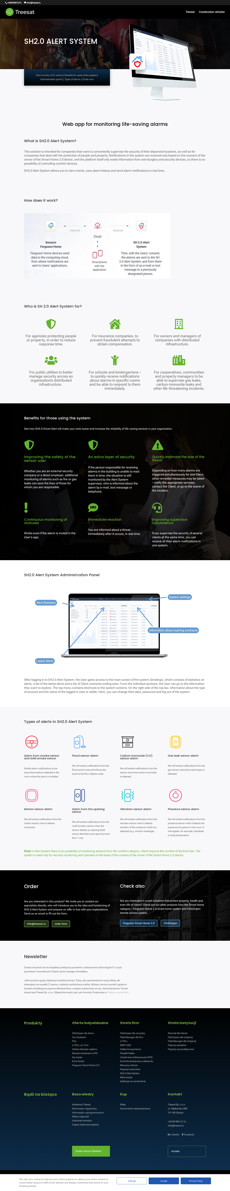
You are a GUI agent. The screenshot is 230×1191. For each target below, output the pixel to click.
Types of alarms (72, 79)
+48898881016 (14, 3)
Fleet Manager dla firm (131, 1037)
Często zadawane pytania (85, 1124)
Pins (74, 1041)
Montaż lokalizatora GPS (84, 1053)
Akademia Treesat (81, 1104)
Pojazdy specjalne (177, 1045)
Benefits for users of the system (80, 75)
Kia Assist (77, 1057)
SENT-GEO (125, 1045)
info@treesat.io (176, 1125)
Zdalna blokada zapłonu (84, 1049)
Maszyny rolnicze (129, 1065)
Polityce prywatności (117, 992)
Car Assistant (79, 1037)
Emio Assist (78, 1061)
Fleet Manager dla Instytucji (182, 1041)
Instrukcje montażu (82, 1120)
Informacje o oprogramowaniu (88, 1112)
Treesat (190, 12)
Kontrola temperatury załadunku (136, 1061)
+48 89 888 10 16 (177, 1121)
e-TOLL (124, 1041)
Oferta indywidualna (90, 1023)
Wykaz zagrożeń (80, 1116)
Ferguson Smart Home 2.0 (85, 1065)
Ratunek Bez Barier (178, 1033)
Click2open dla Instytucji (180, 1037)
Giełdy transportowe (130, 1049)
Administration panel (51, 79)
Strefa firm (129, 1023)
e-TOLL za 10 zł (80, 1045)
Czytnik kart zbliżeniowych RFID (136, 1057)
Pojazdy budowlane (130, 1069)
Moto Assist (126, 1077)
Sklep (123, 1104)
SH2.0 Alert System (130, 1073)
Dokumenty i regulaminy (84, 1108)
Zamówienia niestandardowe (135, 1108)
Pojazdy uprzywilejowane (181, 1049)
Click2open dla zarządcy (132, 1033)
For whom (57, 75)
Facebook (188, 1134)
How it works (43, 75)
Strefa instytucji (182, 1023)
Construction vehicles (212, 12)
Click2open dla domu (83, 1033)
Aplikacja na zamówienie (133, 1081)
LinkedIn (174, 1134)
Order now (88, 79)
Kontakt (175, 1094)
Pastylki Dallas (127, 1053)
